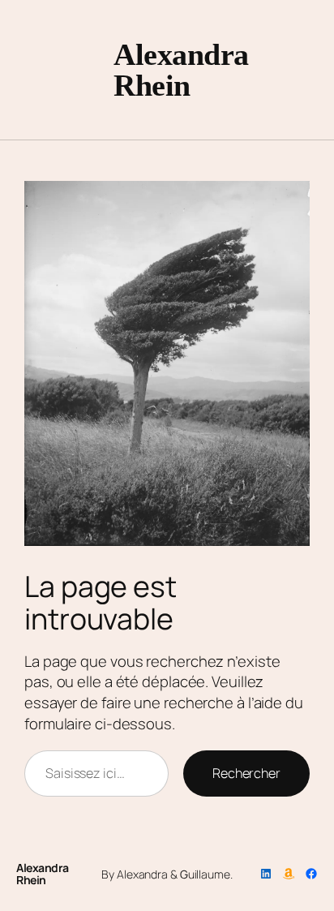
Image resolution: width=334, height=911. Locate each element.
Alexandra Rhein (181, 69)
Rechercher (246, 773)
